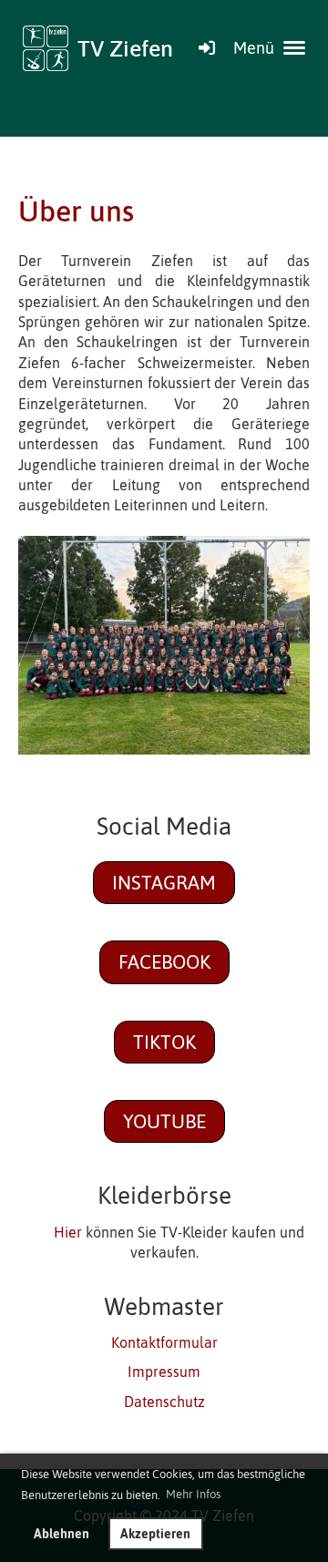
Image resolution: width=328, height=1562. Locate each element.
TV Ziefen (125, 48)
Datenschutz (164, 1401)
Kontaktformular (164, 1342)
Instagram (164, 882)
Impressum (164, 1371)
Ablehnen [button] (61, 1533)
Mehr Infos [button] (193, 1494)
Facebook (164, 961)
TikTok (164, 1042)
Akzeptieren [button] (155, 1533)
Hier (68, 1232)
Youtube (164, 1121)
